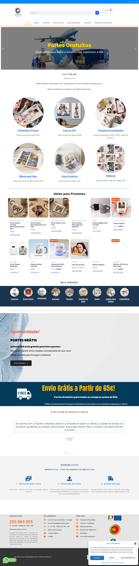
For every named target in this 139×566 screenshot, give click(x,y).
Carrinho (87, 23)
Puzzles (69, 299)
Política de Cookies (105, 562)
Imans (97, 299)
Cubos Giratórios (69, 176)
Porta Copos (28, 299)
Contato (46, 23)
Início (28, 23)
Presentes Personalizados (110, 130)
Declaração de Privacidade (117, 562)
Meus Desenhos (74, 23)
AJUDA (36, 23)
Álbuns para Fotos (28, 176)
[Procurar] (97, 13)
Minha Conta (58, 23)
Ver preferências (128, 558)
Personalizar (97, 231)
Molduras (110, 176)
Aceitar (97, 558)
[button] (135, 544)
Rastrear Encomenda (103, 23)
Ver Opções (15, 235)
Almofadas (42, 298)
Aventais (55, 299)
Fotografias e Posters (28, 130)
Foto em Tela (69, 130)
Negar (111, 558)
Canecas (14, 299)
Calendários (125, 299)
